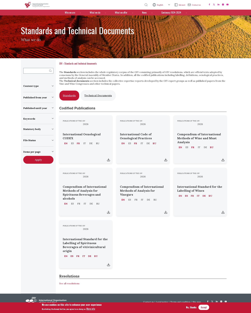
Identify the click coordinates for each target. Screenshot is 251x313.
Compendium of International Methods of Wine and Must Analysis (199, 138)
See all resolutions (69, 283)
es (186, 195)
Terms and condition (180, 302)
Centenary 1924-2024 (171, 12)
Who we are (70, 12)
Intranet (182, 5)
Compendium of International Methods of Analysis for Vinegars (142, 190)
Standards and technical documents (80, 63)
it (198, 195)
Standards (69, 95)
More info (90, 309)
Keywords (29, 118)
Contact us (196, 5)
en (66, 143)
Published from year (35, 97)
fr (78, 143)
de (204, 195)
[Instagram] (223, 4)
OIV (60, 63)
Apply (38, 159)
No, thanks (191, 307)
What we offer (121, 12)
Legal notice (162, 302)
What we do (95, 12)
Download (108, 159)
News (144, 12)
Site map (197, 302)
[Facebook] (209, 4)
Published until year (35, 108)
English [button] (160, 5)
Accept (204, 307)
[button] (38, 86)
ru (154, 143)
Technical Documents (98, 95)
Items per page (32, 151)
